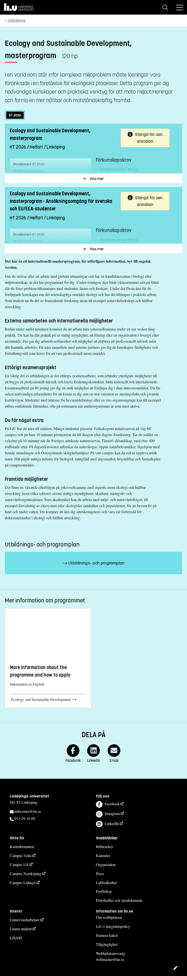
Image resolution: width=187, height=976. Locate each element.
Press (100, 873)
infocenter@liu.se (27, 811)
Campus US (19, 864)
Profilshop (104, 891)
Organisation (106, 864)
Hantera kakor (107, 935)
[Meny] (179, 7)
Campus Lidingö (23, 882)
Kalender (103, 855)
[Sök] (165, 7)
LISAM (16, 937)
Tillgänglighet (106, 944)
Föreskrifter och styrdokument (119, 900)
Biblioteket (104, 846)
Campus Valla (20, 855)
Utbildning (17, 20)
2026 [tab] (15, 115)
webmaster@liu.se (110, 959)
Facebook (112, 803)
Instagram (112, 813)
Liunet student (21, 928)
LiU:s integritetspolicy (113, 926)
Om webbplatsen (109, 917)
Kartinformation (22, 846)
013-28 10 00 (24, 818)
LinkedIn (112, 823)
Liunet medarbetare (24, 919)
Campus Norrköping (25, 873)
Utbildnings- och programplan (95, 563)
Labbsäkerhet (106, 882)
